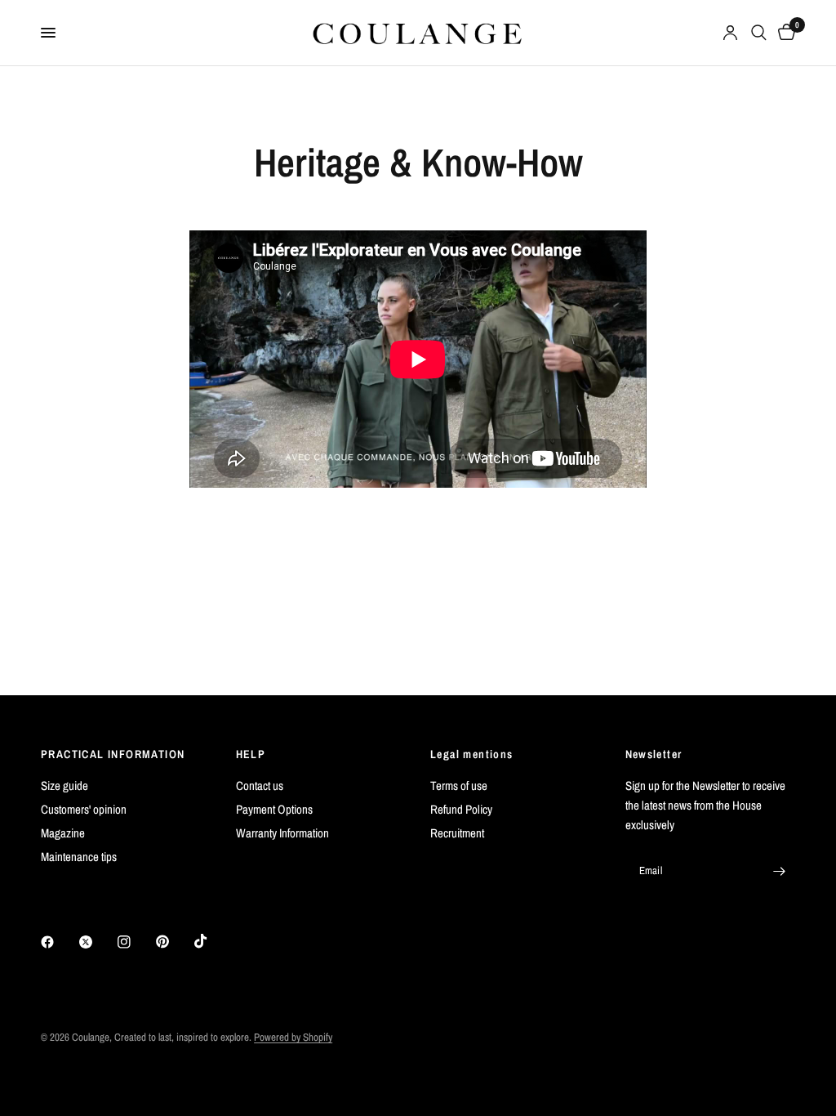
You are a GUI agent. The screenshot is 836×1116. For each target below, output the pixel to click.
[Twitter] (97, 942)
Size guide (64, 785)
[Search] (758, 32)
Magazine (63, 832)
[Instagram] (135, 942)
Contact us (259, 785)
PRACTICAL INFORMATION (113, 754)
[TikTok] (212, 941)
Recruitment (457, 832)
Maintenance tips (79, 856)
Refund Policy (461, 809)
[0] (783, 32)
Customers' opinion (84, 809)
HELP (251, 754)
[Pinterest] (174, 942)
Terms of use (458, 785)
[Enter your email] (779, 871)
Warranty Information (282, 832)
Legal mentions (472, 754)
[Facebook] (59, 942)
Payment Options (274, 809)
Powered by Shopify (293, 1037)
